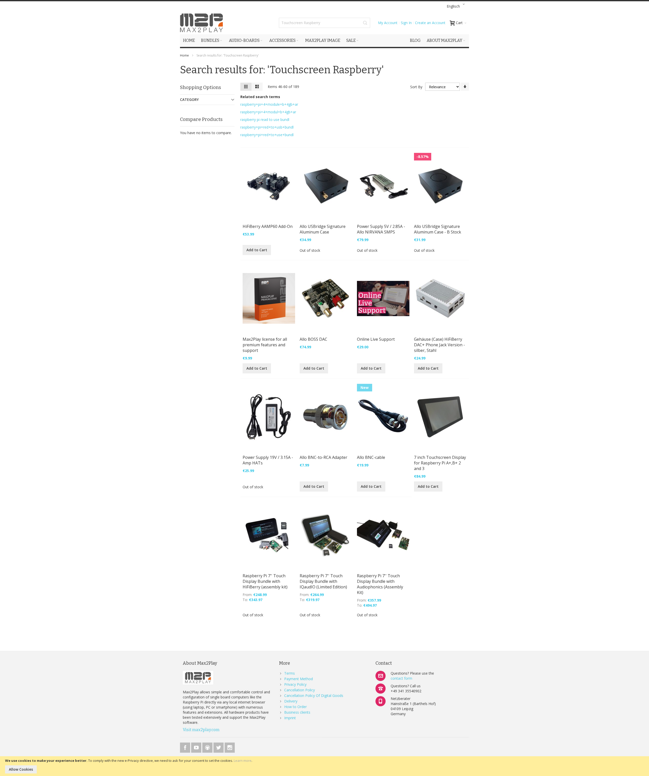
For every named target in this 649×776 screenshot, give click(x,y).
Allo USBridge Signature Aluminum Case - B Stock (437, 229)
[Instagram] (230, 746)
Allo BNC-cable (371, 457)
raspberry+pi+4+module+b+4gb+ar (269, 104)
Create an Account (430, 22)
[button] (456, 6)
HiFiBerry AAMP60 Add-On (268, 226)
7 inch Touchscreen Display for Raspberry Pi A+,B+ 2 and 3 (440, 463)
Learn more (242, 760)
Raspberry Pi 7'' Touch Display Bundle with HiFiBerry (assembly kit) (265, 581)
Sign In (406, 22)
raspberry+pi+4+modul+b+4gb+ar (268, 112)
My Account (388, 22)
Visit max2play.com (201, 729)
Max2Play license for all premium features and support (265, 344)
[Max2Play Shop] (201, 22)
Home (185, 55)
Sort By (416, 86)
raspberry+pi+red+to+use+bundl (267, 134)
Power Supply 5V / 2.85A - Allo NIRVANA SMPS (381, 229)
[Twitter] (219, 746)
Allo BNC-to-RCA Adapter (323, 457)
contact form (401, 678)
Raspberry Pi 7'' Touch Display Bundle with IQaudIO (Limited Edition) (323, 581)
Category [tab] (189, 99)
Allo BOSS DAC (313, 339)
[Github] (207, 746)
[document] (324, 766)
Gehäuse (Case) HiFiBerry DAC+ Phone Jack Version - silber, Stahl (439, 344)
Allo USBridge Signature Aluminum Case (323, 229)
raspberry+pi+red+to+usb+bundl (267, 127)
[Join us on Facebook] (185, 746)
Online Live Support (376, 339)
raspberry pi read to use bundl (264, 119)
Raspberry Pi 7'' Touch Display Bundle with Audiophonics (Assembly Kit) (380, 584)
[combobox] (324, 23)
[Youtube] (196, 746)
